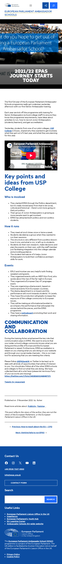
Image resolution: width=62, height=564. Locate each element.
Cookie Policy (13, 557)
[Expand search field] (53, 5)
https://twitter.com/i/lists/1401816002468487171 (28, 376)
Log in (45, 5)
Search (51, 499)
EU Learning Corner (16, 521)
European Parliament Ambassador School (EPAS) (31, 541)
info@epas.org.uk (13, 475)
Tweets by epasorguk (15, 382)
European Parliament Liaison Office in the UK (28, 514)
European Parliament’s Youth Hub (22, 519)
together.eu (12, 517)
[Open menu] (30, 5)
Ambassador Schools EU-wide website (25, 524)
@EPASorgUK (23, 361)
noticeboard (27, 313)
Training (41, 406)
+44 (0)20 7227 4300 (14, 469)
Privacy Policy (13, 554)
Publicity (32, 406)
